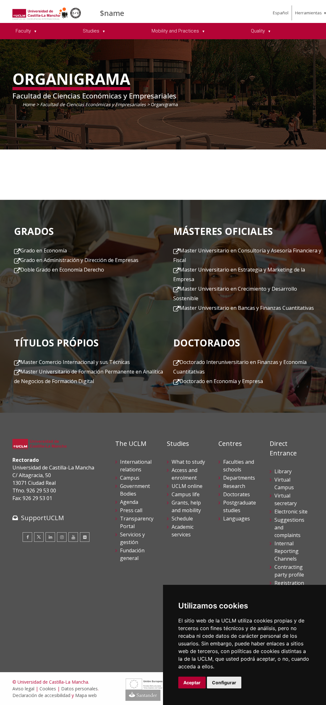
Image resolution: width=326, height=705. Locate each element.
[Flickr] (84, 537)
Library (283, 471)
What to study (188, 461)
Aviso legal (23, 689)
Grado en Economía (43, 250)
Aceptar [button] (192, 682)
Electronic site (291, 511)
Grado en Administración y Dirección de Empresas (79, 260)
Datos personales (79, 689)
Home (29, 104)
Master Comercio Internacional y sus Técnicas (75, 362)
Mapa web (86, 695)
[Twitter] (39, 537)
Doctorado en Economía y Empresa (221, 381)
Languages (236, 518)
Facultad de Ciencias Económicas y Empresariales (93, 104)
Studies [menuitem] (92, 31)
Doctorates (236, 494)
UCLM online (187, 486)
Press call (131, 510)
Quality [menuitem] (258, 31)
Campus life (186, 494)
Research (234, 486)
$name (112, 13)
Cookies (47, 689)
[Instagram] (62, 537)
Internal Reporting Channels (286, 551)
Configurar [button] (224, 682)
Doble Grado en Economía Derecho (62, 269)
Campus (129, 477)
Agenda (129, 501)
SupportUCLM (42, 517)
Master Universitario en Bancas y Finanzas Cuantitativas (247, 307)
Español (280, 13)
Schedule (182, 518)
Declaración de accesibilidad (41, 695)
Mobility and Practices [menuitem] (176, 31)
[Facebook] (27, 537)
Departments (239, 477)
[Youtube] (73, 537)
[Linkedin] (50, 537)
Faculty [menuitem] (24, 31)
